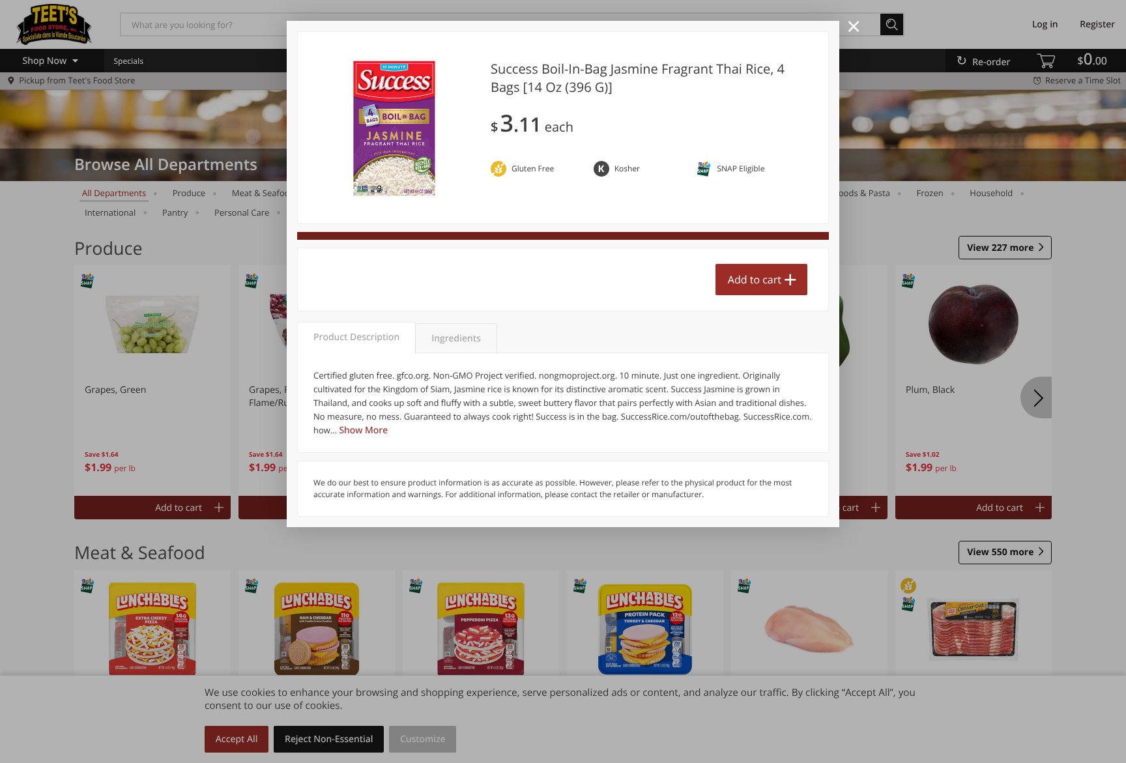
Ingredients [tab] (455, 338)
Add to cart (754, 279)
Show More (363, 430)
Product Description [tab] (356, 337)
